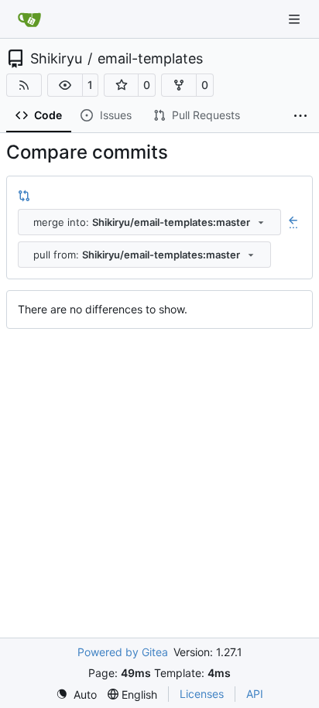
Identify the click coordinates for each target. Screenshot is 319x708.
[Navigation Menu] (295, 19)
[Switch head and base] (24, 195)
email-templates (150, 59)
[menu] (76, 694)
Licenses (202, 693)
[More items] (300, 116)
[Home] (29, 19)
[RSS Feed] (24, 85)
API (254, 693)
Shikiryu (56, 59)
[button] (65, 85)
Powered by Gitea (122, 651)
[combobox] (149, 222)
